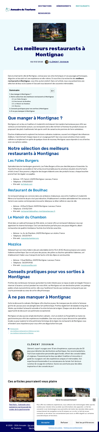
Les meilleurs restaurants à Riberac (22, 333)
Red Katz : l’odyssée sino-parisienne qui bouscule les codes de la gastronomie (20, 407)
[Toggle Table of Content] (51, 91)
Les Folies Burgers (20, 99)
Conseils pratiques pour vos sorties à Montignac (29, 109)
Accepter (45, 422)
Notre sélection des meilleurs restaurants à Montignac (32, 97)
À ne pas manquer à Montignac (23, 111)
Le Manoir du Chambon (22, 104)
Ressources (44, 13)
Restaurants (82, 6)
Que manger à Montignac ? (21, 94)
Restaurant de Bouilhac (22, 101)
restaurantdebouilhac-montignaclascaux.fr (38, 211)
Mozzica (17, 106)
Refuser (64, 422)
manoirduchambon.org (30, 238)
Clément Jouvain (59, 62)
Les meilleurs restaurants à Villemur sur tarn (24, 331)
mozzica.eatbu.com (29, 265)
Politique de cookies (55, 428)
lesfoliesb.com (26, 184)
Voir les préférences (85, 422)
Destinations (45, 6)
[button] (94, 400)
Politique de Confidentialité (73, 428)
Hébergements (63, 6)
